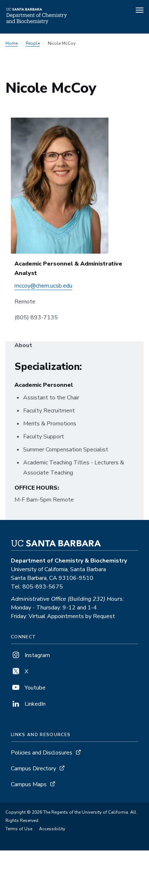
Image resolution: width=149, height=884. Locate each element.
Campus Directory (33, 769)
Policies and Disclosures (41, 753)
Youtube (34, 688)
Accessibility (52, 829)
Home (11, 43)
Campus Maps (29, 784)
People (33, 43)
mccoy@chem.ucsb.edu (43, 286)
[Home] (36, 23)
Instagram (36, 655)
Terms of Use (18, 829)
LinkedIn (34, 704)
